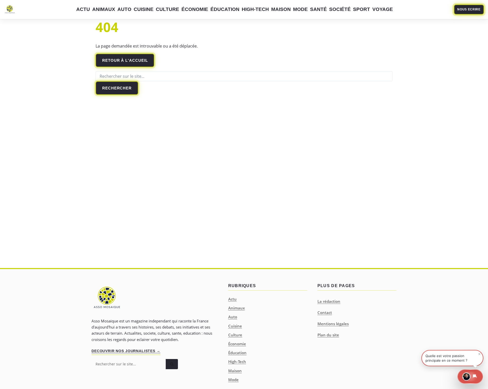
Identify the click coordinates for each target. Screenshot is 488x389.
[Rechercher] (172, 364)
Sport (361, 9)
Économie (194, 9)
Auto (124, 9)
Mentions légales (333, 323)
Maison (281, 9)
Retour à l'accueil (125, 60)
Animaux (103, 9)
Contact (324, 312)
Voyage (382, 9)
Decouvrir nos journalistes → (126, 351)
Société (340, 9)
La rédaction (328, 301)
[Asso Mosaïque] (9, 9)
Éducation (224, 9)
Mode (300, 9)
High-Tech (255, 9)
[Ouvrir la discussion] (470, 376)
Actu (83, 9)
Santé (318, 9)
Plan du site (328, 334)
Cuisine (144, 9)
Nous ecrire (469, 9)
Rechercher (117, 88)
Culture (167, 9)
